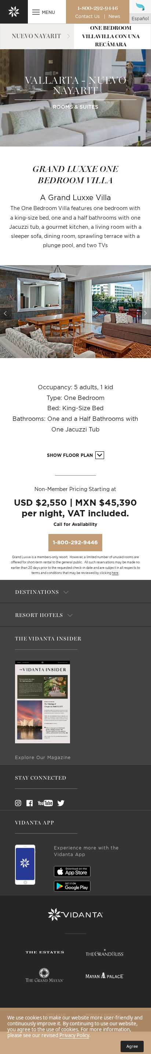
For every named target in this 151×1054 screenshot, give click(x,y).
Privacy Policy (74, 1035)
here (115, 573)
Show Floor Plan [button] (70, 455)
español (140, 19)
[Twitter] (54, 803)
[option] (75, 311)
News (114, 16)
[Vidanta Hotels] (75, 914)
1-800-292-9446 (97, 8)
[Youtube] (43, 803)
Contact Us (87, 16)
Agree (132, 1046)
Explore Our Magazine (43, 757)
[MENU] (36, 13)
